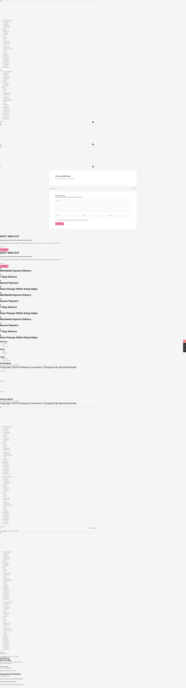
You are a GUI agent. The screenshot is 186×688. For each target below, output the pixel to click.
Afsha (5, 28)
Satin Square (6, 45)
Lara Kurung (6, 27)
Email (1, 246)
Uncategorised (66, 178)
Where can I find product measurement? (8, 681)
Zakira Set (6, 33)
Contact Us (2, 372)
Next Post (134, 188)
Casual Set (5, 30)
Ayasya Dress (6, 58)
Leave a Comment (59, 178)
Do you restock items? (4, 675)
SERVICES (4, 371)
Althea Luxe (6, 24)
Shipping (2, 385)
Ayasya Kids (6, 60)
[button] (93, 70)
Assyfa (5, 38)
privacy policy (45, 243)
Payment (2, 382)
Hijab (4, 35)
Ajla (4, 40)
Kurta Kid (6, 66)
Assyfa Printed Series (8, 48)
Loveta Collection (6, 67)
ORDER (3, 381)
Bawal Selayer (7, 43)
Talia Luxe (6, 23)
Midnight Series (7, 41)
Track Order (2, 388)
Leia (5, 44)
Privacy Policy (3, 393)
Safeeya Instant (7, 47)
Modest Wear (5, 55)
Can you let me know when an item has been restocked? (11, 678)
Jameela (5, 53)
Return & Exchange (4, 396)
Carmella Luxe (7, 21)
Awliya (5, 50)
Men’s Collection (6, 63)
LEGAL (3, 391)
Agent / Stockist (3, 378)
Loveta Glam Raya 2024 (7, 20)
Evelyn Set (6, 34)
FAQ (1, 375)
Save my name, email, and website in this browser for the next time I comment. (73, 220)
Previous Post (53, 188)
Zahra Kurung (6, 31)
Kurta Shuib (6, 64)
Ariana (5, 37)
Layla (5, 51)
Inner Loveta (6, 54)
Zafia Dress (6, 61)
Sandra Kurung (7, 25)
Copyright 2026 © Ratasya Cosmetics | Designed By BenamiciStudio (38, 367)
